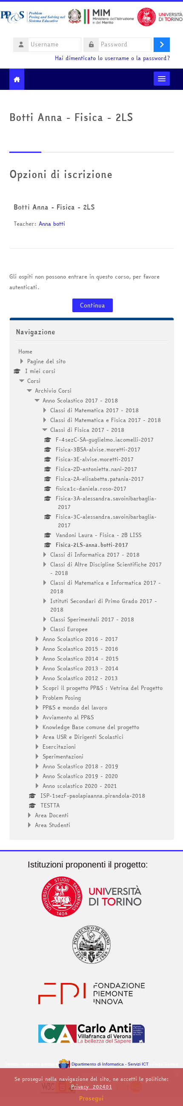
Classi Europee (69, 629)
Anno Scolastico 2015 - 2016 (80, 648)
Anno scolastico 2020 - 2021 (80, 785)
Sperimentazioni (63, 756)
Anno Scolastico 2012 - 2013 (80, 678)
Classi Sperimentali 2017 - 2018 (92, 619)
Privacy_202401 (91, 1087)
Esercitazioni (59, 746)
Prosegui (91, 1098)
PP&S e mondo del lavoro (75, 707)
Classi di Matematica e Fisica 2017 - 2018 (105, 420)
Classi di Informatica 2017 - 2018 (95, 554)
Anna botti (52, 223)
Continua (92, 305)
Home (25, 351)
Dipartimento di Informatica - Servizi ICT (109, 1064)
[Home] (91, 18)
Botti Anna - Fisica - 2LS (54, 207)
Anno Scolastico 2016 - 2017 (80, 639)
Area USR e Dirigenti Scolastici (83, 737)
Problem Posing (62, 697)
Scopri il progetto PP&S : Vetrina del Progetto (103, 688)
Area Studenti (52, 825)
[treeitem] (91, 588)
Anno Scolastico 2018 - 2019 (80, 766)
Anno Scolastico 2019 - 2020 (80, 776)
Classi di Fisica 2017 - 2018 (87, 429)
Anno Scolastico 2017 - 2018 (80, 400)
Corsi (33, 380)
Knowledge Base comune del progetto (91, 727)
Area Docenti (52, 815)
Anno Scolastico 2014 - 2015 (81, 658)
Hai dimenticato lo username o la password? (112, 58)
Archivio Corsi (53, 390)
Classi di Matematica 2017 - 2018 (94, 410)
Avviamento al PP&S (68, 717)
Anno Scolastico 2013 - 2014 (81, 668)
